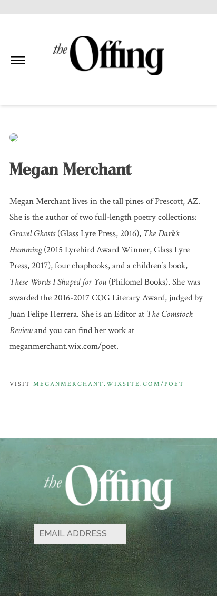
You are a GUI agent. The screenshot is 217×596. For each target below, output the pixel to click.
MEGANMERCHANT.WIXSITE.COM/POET (108, 384)
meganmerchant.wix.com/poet (62, 346)
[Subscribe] (154, 534)
